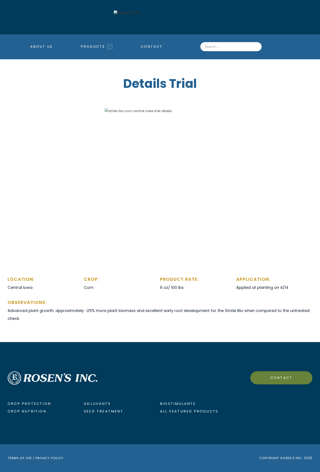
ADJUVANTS (97, 403)
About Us (41, 46)
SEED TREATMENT (103, 411)
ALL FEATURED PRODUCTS (189, 411)
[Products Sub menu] (110, 48)
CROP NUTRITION (27, 411)
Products (93, 46)
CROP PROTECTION (29, 403)
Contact (152, 46)
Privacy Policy (49, 458)
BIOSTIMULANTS (178, 403)
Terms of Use (20, 458)
